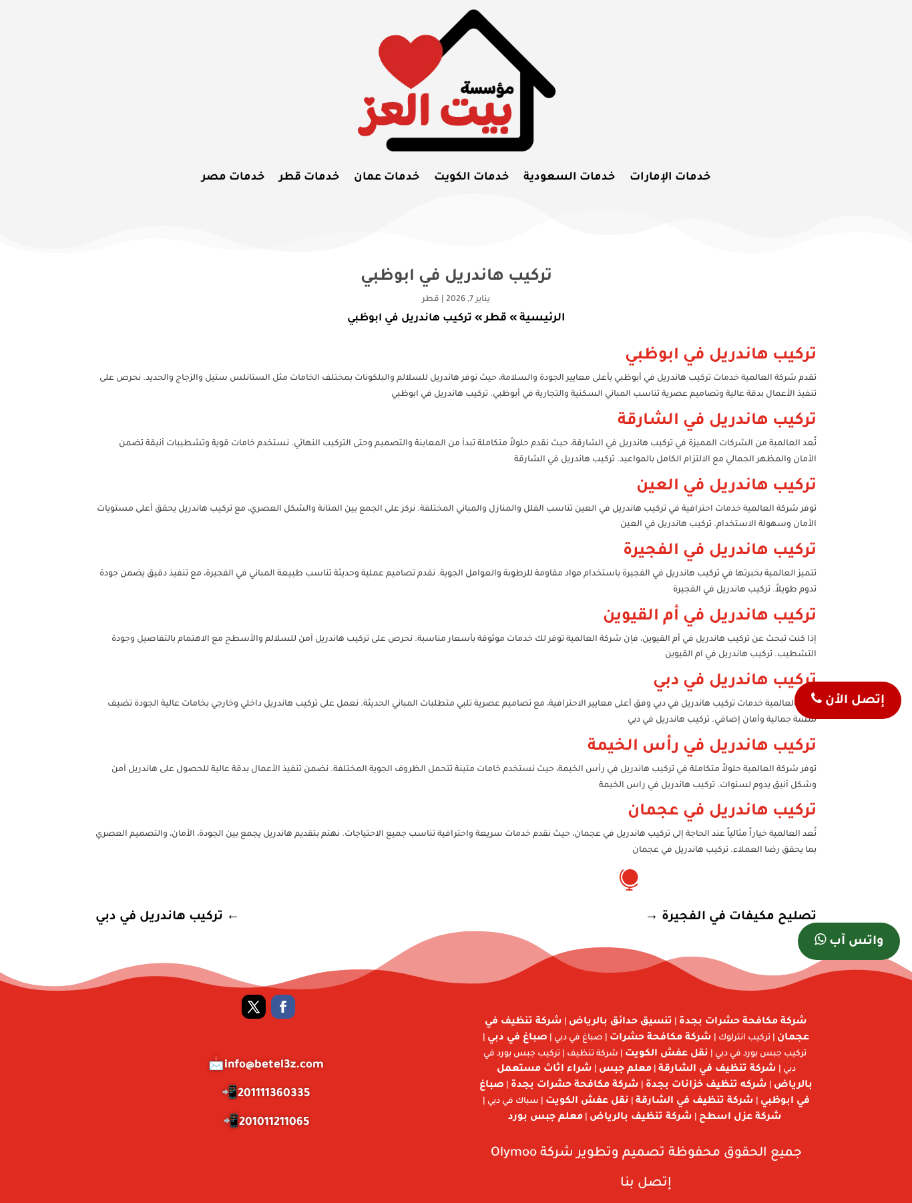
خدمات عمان (386, 178)
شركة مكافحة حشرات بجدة (743, 1022)
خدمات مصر (233, 178)
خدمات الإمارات (670, 178)
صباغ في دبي (517, 1038)
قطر (430, 299)
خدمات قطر (309, 178)
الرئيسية (542, 318)
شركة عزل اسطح (740, 1117)
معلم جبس (625, 1069)
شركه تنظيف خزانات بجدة (706, 1085)
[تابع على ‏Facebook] (283, 1007)
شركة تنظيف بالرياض (641, 1117)
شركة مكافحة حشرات (661, 1038)
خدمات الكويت (471, 178)
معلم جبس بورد (545, 1117)
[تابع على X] (254, 1007)
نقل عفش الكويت (666, 1054)
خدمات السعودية (569, 178)
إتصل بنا (646, 1183)
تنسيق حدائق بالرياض (620, 1022)
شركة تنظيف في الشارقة (717, 1069)
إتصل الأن (853, 701)
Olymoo (514, 1153)
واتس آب (854, 942)
